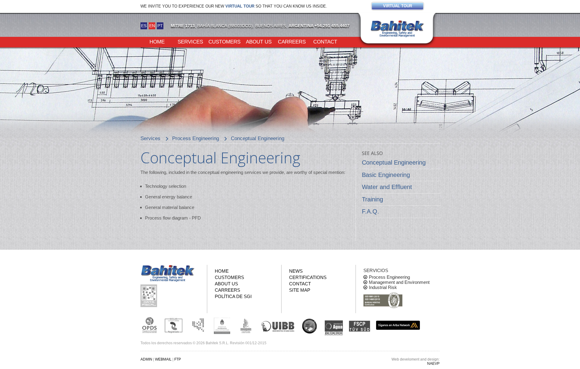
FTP (177, 359)
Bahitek (397, 27)
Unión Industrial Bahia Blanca (278, 325)
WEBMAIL (163, 359)
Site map (299, 290)
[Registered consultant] (149, 325)
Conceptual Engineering (394, 162)
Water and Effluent (387, 187)
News (296, 271)
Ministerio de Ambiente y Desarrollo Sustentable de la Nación (222, 325)
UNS (310, 326)
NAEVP (433, 363)
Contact (325, 41)
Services (190, 41)
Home (157, 41)
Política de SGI (233, 296)
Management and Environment (399, 282)
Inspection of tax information (149, 295)
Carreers (292, 41)
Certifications (308, 277)
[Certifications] (382, 300)
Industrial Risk (383, 287)
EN (152, 25)
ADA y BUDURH (334, 328)
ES (144, 25)
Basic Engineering (386, 175)
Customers (224, 41)
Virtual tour (239, 6)
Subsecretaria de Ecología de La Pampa (198, 325)
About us (259, 41)
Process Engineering (389, 277)
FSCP (359, 326)
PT (160, 25)
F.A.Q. (370, 211)
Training (372, 199)
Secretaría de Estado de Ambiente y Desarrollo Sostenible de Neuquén (246, 325)
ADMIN (146, 359)
